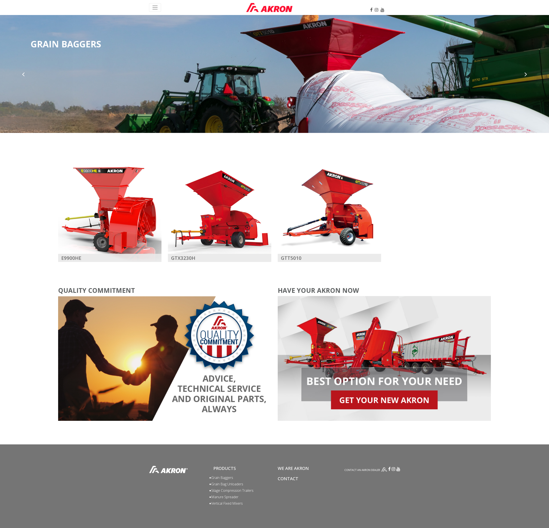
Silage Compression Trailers (232, 490)
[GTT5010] (329, 210)
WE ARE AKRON (293, 468)
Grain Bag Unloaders (227, 484)
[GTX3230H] (219, 210)
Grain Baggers (222, 477)
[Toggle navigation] (155, 7)
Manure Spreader (224, 497)
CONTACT (288, 478)
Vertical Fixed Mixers (227, 503)
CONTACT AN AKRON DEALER (362, 470)
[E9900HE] (109, 210)
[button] (23, 74)
